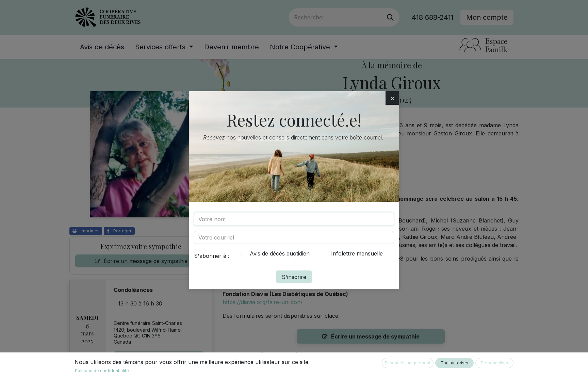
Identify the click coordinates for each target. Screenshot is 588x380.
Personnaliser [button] (494, 362)
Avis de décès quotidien (280, 253)
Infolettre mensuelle (357, 253)
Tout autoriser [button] (455, 362)
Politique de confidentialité (102, 370)
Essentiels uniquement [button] (407, 362)
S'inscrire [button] (294, 277)
